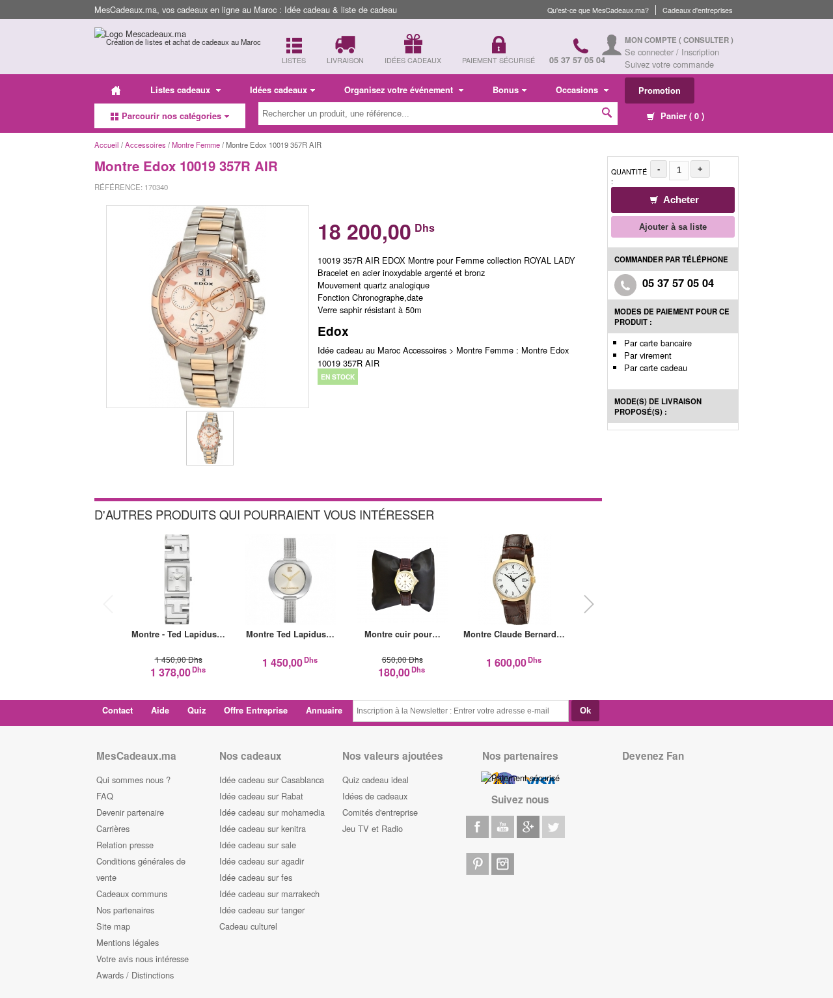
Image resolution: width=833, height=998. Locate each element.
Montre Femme (196, 144)
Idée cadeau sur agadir (261, 861)
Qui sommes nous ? (133, 779)
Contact (117, 710)
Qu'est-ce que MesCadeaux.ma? (598, 10)
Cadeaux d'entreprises (697, 10)
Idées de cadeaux (374, 796)
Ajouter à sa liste (673, 227)
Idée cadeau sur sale (257, 845)
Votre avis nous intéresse (142, 958)
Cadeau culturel (248, 926)
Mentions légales (127, 942)
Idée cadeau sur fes (255, 877)
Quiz (196, 710)
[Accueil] (115, 89)
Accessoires (145, 144)
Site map (113, 926)
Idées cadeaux (278, 90)
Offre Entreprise (256, 710)
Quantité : (629, 176)
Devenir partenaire (130, 812)
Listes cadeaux (181, 90)
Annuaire (324, 710)
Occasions (578, 90)
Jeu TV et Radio (372, 828)
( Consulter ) (706, 40)
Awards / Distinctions (135, 975)
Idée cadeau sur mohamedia (272, 812)
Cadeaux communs (131, 893)
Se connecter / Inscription (672, 52)
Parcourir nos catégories (171, 116)
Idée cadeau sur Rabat (261, 796)
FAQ (104, 796)
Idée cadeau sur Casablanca (271, 779)
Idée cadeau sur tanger (262, 910)
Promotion (659, 90)
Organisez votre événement (400, 90)
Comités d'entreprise (380, 812)
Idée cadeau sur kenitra (262, 828)
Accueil (106, 144)
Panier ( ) (681, 116)
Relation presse (125, 845)
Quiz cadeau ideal (375, 779)
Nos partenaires (125, 910)
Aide (160, 710)
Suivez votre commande (669, 64)
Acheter (680, 199)
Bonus (506, 90)
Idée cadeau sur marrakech (269, 893)
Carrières (113, 828)
